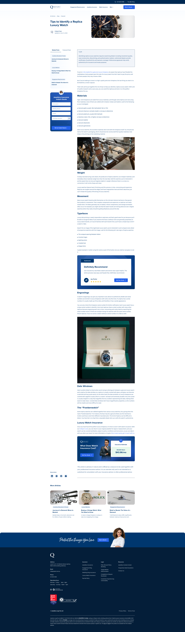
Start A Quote (128, 7)
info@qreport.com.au (55, 571)
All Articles (52, 16)
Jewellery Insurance (87, 565)
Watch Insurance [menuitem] (103, 7)
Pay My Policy (131, 2)
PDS (105, 623)
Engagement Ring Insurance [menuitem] (77, 7)
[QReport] (55, 7)
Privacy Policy (122, 611)
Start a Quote (102, 540)
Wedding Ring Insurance (89, 572)
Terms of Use (131, 611)
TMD (109, 623)
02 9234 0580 (53, 577)
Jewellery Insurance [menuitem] (92, 7)
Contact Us (121, 570)
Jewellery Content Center (125, 565)
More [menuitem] (111, 7)
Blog (58, 16)
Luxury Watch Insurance (88, 575)
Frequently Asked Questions (125, 568)
